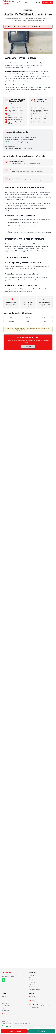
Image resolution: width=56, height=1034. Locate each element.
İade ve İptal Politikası (34, 989)
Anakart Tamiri (5, 998)
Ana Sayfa (13, 2)
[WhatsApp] (3, 980)
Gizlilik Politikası (33, 987)
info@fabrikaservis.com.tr (38, 1002)
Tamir (26, 2)
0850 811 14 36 (48, 2)
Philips (28, 317)
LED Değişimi (5, 1001)
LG (28, 321)
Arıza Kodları (20, 2)
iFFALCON (44, 317)
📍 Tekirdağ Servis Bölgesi (8, 1014)
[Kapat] (13, 1025)
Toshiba (45, 321)
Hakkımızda (32, 2)
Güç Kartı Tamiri (6, 1008)
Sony (11, 317)
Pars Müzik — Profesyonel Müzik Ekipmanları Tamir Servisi (16, 1023)
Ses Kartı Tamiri (5, 1010)
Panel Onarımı (5, 1003)
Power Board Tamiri (6, 1005)
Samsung (11, 321)
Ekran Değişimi (5, 996)
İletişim (38, 2)
